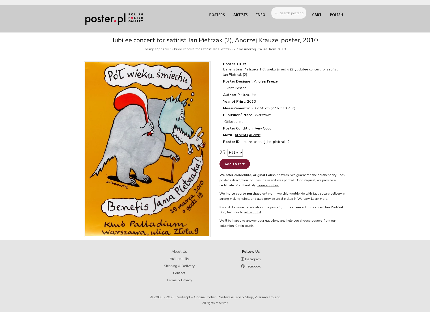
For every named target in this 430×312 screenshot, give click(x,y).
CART (316, 14)
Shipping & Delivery (179, 265)
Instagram (252, 259)
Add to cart (234, 164)
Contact (179, 273)
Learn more (319, 198)
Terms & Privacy (179, 280)
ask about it (252, 212)
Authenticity (179, 258)
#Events (241, 135)
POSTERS (217, 14)
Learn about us (268, 185)
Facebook (253, 266)
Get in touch (244, 225)
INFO (260, 14)
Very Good (263, 128)
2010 (251, 101)
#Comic (254, 135)
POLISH (336, 14)
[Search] (276, 13)
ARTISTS (240, 14)
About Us (179, 251)
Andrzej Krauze (266, 81)
